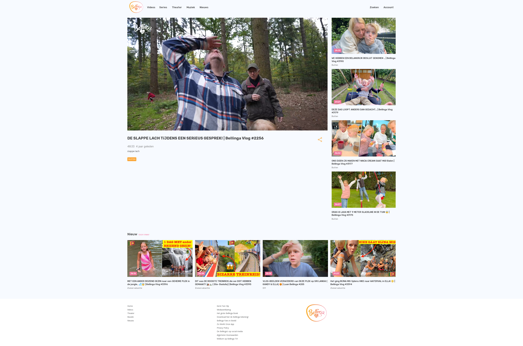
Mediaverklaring (224, 309)
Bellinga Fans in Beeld (226, 320)
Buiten (131, 159)
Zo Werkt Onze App (225, 324)
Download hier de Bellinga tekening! (232, 317)
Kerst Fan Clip (223, 306)
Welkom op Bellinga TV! (227, 338)
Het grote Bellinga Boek (227, 313)
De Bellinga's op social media (230, 331)
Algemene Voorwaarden (227, 335)
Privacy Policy (223, 328)
